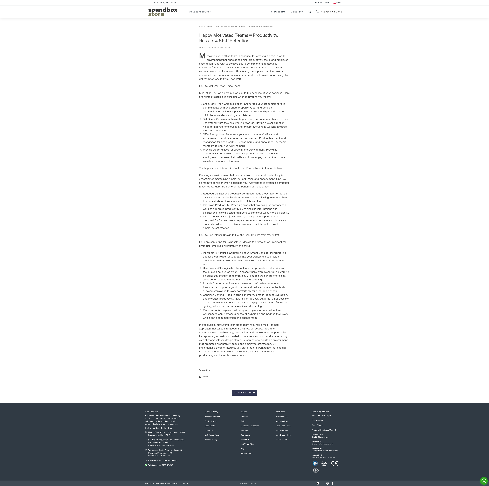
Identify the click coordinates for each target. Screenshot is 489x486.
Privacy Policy (282, 417)
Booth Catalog (211, 439)
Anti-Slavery (281, 439)
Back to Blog (246, 392)
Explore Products (199, 12)
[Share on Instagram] (318, 483)
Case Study (210, 426)
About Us (244, 417)
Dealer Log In (211, 421)
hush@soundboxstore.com (162, 460)
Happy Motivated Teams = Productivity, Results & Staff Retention (244, 26)
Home (202, 26)
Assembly (245, 439)
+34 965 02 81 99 (162, 456)
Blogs (209, 26)
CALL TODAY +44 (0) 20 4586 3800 (162, 3)
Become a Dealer (212, 417)
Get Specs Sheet (212, 435)
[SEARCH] (310, 12)
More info (297, 12)
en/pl (339, 3)
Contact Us (209, 430)
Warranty (244, 430)
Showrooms (278, 12)
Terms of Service (283, 426)
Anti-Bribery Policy (284, 435)
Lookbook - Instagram (250, 426)
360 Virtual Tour (247, 444)
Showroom (245, 435)
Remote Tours (247, 453)
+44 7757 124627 (160, 465)
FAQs (243, 421)
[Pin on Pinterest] (327, 483)
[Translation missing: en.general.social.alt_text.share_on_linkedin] (322, 483)
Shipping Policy (283, 421)
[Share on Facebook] (332, 483)
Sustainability (282, 430)
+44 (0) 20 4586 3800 (164, 445)
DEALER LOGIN (322, 3)
